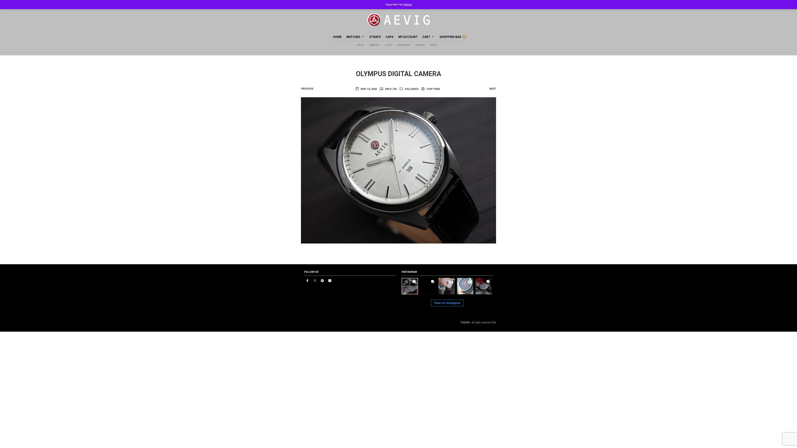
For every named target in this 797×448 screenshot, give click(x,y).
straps (375, 37)
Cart (426, 37)
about (360, 44)
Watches (353, 37)
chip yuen (433, 89)
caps (390, 37)
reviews (420, 44)
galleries (375, 44)
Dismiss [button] (407, 4)
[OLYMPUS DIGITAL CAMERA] (398, 170)
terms (433, 44)
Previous (307, 88)
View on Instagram (447, 302)
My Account (408, 37)
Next (492, 88)
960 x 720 (390, 89)
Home (337, 37)
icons (388, 44)
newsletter (403, 44)
